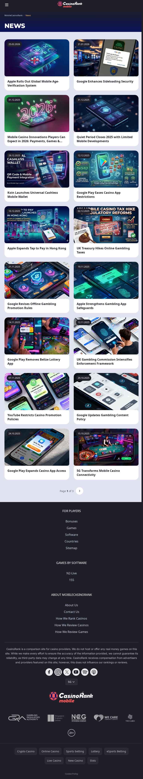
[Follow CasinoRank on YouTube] (76, 672)
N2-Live (71, 573)
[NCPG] (79, 718)
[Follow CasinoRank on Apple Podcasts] (94, 672)
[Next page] (79, 491)
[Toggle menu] (6, 5)
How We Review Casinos (72, 625)
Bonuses (72, 521)
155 (71, 580)
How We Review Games (71, 632)
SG (69, 682)
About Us (71, 605)
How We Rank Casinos (71, 618)
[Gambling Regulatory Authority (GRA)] (24, 718)
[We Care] (106, 718)
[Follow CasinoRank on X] (67, 672)
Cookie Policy (71, 773)
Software (71, 535)
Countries (71, 541)
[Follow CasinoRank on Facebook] (49, 672)
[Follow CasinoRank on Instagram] (58, 672)
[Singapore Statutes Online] (55, 718)
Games (72, 528)
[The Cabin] (130, 718)
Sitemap (71, 548)
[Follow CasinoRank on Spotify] (85, 672)
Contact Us (71, 612)
